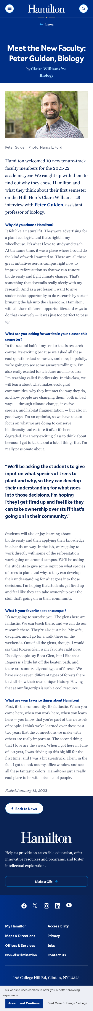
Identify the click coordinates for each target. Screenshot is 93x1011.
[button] (9, 8)
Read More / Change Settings (66, 1003)
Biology (46, 75)
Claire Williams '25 (48, 68)
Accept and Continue (24, 1003)
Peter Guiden (49, 204)
